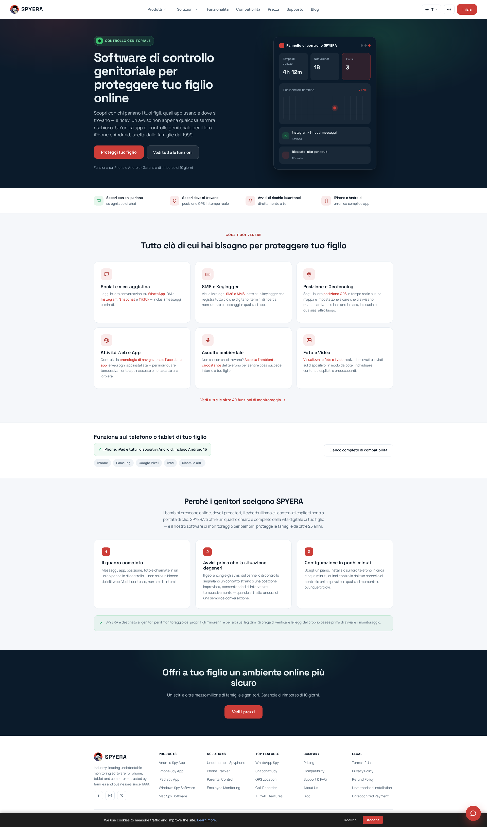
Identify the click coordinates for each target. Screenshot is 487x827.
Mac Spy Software (173, 796)
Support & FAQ (315, 779)
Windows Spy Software (177, 787)
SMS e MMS (235, 293)
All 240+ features (269, 796)
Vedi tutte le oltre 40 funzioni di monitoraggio (240, 399)
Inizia (467, 9)
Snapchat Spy (266, 771)
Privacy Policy (362, 771)
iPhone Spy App (171, 771)
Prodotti (155, 9)
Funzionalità (218, 9)
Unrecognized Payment (370, 796)
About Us (311, 787)
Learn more (206, 820)
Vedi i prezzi (243, 711)
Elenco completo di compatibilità (358, 450)
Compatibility (314, 771)
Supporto (295, 9)
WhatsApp (156, 293)
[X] (121, 795)
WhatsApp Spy (267, 762)
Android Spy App (172, 762)
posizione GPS (335, 293)
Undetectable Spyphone (226, 762)
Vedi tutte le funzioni (173, 152)
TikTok (144, 299)
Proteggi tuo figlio (119, 152)
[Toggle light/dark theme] (449, 9)
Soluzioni (185, 9)
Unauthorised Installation (372, 787)
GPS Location (265, 779)
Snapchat (127, 299)
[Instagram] (110, 795)
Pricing (309, 762)
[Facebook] (98, 795)
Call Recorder (266, 787)
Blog (315, 9)
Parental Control (220, 779)
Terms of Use (362, 762)
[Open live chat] (473, 813)
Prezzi (273, 9)
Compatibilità (248, 9)
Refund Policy (363, 779)
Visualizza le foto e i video (324, 359)
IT (431, 9)
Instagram (109, 299)
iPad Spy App (169, 779)
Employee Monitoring (223, 787)
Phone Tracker (218, 771)
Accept (373, 820)
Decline (350, 820)
